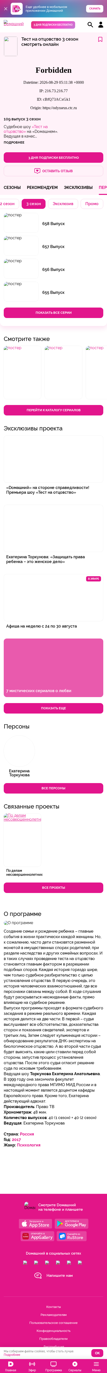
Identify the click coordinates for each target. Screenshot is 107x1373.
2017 (16, 1139)
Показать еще (53, 708)
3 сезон (33, 119)
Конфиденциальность (53, 1331)
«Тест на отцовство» (26, 129)
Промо (92, 203)
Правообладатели (53, 1339)
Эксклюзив (63, 203)
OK (97, 1353)
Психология (29, 1145)
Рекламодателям (54, 1315)
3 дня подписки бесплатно (53, 24)
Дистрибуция (53, 1347)
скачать (94, 8)
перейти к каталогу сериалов (54, 410)
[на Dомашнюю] (14, 23)
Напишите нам (60, 1275)
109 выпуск (14, 119)
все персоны (53, 788)
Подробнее (12, 1354)
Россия (27, 1134)
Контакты (53, 1307)
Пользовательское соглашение (53, 1323)
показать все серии (54, 313)
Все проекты (53, 887)
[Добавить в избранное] (100, 39)
